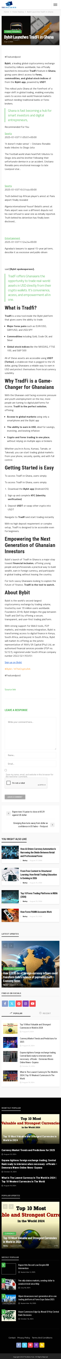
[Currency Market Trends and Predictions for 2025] (10, 1042)
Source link (10, 689)
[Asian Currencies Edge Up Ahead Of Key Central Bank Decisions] (9, 1315)
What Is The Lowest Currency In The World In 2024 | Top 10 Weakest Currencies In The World (39, 1075)
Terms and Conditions (42, 1337)
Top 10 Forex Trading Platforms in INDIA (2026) (39, 895)
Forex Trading (12, 32)
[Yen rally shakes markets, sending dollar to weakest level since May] (9, 1284)
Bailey (25, 860)
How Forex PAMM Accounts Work (36, 911)
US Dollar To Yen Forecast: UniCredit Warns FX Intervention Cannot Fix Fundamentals (28, 979)
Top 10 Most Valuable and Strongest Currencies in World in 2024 (35, 1026)
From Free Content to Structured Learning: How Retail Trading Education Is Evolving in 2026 (38, 875)
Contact (12, 1337)
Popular (17, 1013)
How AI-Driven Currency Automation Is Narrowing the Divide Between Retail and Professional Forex (38, 852)
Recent (46, 1013)
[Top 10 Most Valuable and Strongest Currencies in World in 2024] (10, 1028)
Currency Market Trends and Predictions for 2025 (38, 1040)
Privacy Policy (23, 1337)
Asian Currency (12, 973)
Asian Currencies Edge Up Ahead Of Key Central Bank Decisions (38, 1313)
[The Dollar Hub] (9, 4)
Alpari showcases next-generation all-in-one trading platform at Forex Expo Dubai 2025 (37, 1298)
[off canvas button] (55, 4)
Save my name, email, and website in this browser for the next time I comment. (29, 776)
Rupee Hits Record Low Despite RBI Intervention (33, 1267)
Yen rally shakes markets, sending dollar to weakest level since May (36, 1282)
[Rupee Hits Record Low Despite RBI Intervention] (9, 1268)
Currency (10, 1233)
